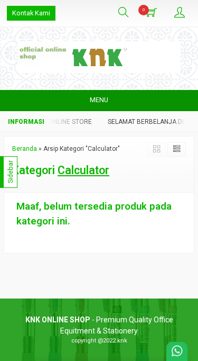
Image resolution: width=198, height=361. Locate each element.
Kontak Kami (31, 13)
